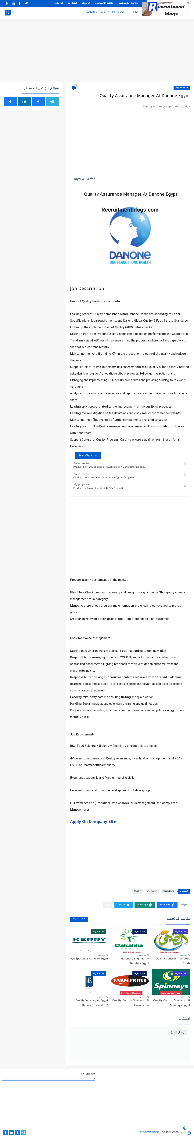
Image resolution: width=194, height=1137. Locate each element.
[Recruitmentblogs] (165, 9)
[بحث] (8, 12)
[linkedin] (13, 3)
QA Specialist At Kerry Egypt (89, 959)
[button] (167, 905)
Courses (104, 12)
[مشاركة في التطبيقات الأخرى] (108, 905)
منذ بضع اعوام (82, 463)
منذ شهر (183, 954)
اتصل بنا (72, 3)
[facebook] (19, 3)
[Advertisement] (97, 52)
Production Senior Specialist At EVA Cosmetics (99, 488)
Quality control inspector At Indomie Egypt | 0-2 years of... (106, 478)
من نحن (59, 3)
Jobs (135, 12)
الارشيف (86, 3)
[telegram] (26, 3)
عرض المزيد (79, 919)
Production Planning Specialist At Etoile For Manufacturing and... (109, 467)
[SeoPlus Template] (189, 1132)
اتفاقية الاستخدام (104, 3)
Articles (92, 12)
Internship (118, 12)
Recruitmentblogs (149, 1132)
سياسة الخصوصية (128, 3)
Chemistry (152, 891)
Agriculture (182, 88)
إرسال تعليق (177, 1032)
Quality (138, 891)
